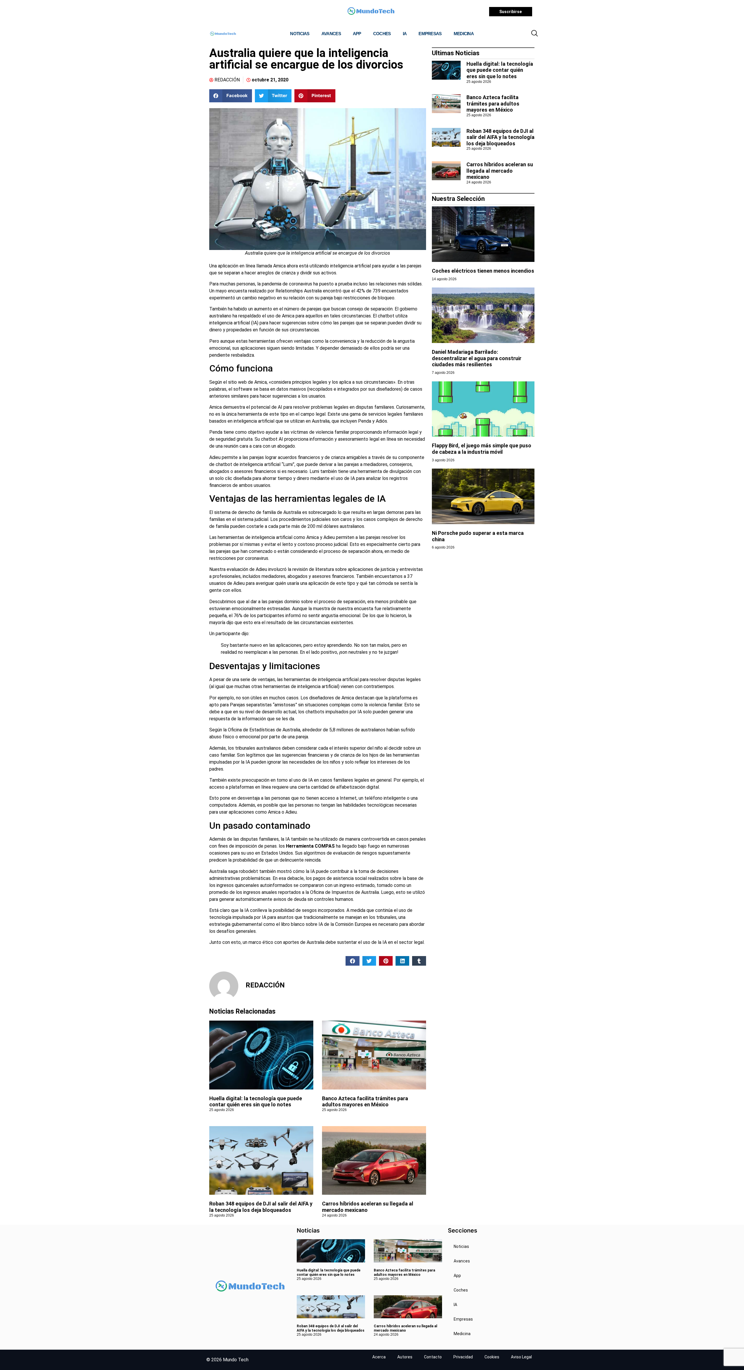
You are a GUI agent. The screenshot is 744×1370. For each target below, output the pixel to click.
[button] (534, 34)
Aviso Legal (521, 1357)
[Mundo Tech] (371, 12)
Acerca (379, 1357)
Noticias (299, 33)
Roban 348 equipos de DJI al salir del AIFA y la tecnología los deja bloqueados (260, 1207)
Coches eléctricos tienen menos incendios (483, 271)
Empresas (430, 33)
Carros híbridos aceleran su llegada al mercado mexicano (499, 170)
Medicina (464, 33)
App (357, 33)
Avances (331, 33)
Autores (404, 1357)
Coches (382, 33)
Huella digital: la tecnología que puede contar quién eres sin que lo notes (255, 1101)
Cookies (491, 1357)
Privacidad (463, 1357)
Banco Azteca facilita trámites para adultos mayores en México (365, 1101)
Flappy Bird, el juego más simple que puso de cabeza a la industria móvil (481, 448)
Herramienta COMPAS (310, 846)
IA (405, 33)
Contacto (433, 1357)
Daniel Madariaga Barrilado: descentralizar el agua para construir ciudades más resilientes (476, 358)
